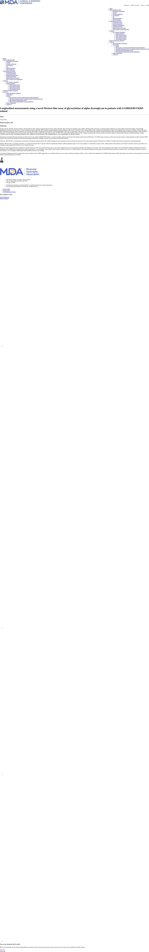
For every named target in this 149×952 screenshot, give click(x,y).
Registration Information (119, 11)
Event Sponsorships (117, 24)
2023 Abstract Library (121, 39)
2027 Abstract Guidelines (119, 32)
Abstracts (143, 5)
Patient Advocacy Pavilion (119, 28)
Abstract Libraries (119, 33)
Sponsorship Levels (117, 22)
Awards (117, 46)
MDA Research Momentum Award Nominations (128, 51)
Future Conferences (117, 53)
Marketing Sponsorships (118, 25)
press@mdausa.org (4, 197)
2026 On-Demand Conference (116, 40)
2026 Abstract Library (121, 35)
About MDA (116, 44)
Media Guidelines (4, 198)
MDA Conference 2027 (115, 10)
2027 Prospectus (117, 19)
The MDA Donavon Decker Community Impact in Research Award (132, 49)
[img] (76, 273)
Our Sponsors (116, 15)
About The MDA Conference (120, 43)
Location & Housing (118, 14)
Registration (126, 5)
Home (111, 8)
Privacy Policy (6, 189)
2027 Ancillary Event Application (121, 29)
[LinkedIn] (76, 345)
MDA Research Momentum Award (124, 50)
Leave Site (2, 951)
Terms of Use (6, 190)
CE (113, 17)
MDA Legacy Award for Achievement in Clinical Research (130, 47)
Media (147, 5)
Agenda (114, 12)
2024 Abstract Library (121, 37)
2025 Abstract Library (121, 36)
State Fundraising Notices (9, 192)
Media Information (117, 18)
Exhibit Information (135, 5)
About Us (111, 42)
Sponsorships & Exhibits (115, 21)
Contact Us (115, 54)
